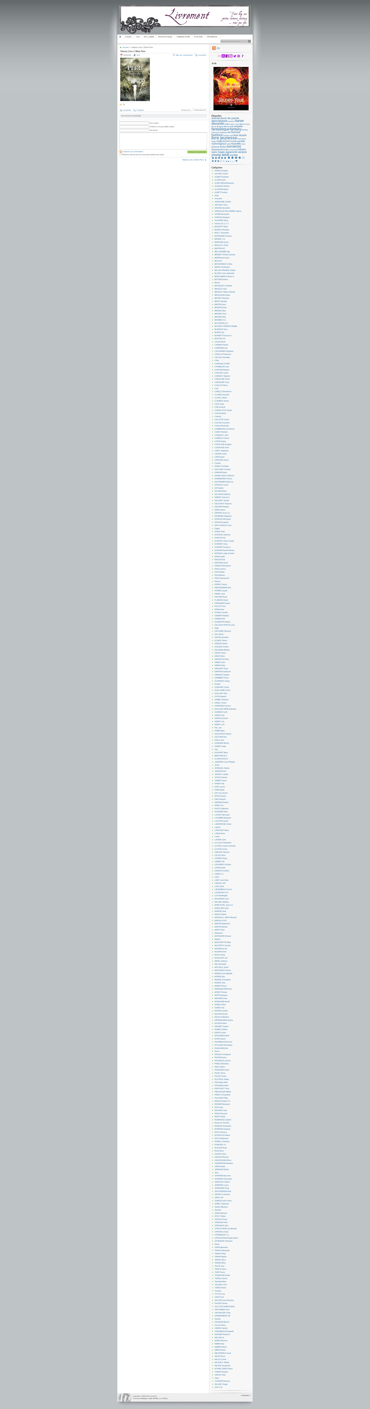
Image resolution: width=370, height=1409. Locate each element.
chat (226, 124)
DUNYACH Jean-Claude (224, 541)
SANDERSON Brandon (224, 1163)
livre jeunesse (224, 137)
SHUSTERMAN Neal (223, 1191)
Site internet (153, 130)
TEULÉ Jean (220, 1266)
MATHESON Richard (223, 936)
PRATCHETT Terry (222, 1089)
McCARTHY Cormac (223, 945)
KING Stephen (220, 799)
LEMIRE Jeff (219, 862)
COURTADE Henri (222, 448)
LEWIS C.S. (219, 874)
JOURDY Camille (221, 774)
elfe (232, 126)
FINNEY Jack (220, 594)
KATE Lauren (220, 787)
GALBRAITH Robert (222, 622)
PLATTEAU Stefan (222, 1079)
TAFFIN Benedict (221, 1247)
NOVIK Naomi (220, 1039)
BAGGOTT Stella (221, 227)
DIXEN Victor (220, 532)
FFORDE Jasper (221, 591)
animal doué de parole (225, 118)
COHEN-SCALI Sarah (223, 410)
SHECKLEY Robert (222, 1182)
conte (237, 124)
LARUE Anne (220, 833)
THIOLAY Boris (220, 1269)
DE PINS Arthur (221, 491)
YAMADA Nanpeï (221, 1372)
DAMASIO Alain (221, 472)
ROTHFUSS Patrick (222, 1135)
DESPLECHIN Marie (223, 519)
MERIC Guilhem (221, 961)
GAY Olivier (219, 634)
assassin (231, 121)
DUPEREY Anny (221, 544)
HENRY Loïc (220, 725)
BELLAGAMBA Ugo (222, 252)
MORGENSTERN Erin (223, 989)
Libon (217, 877)
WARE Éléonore (221, 1341)
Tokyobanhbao (220, 1282)
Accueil (120, 37)
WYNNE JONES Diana (224, 1369)
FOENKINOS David (222, 603)
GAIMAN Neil (220, 619)
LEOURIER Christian (223, 865)
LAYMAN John (220, 840)
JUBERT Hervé (221, 781)
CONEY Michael (221, 432)
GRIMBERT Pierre (222, 678)
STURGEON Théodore (224, 1241)
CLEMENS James (222, 401)
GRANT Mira (220, 656)
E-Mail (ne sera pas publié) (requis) (161, 126)
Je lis (138, 37)
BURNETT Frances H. (223, 336)
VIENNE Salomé (221, 1328)
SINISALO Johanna (222, 1194)
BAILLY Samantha (222, 233)
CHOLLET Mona (221, 385)
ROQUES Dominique (223, 1126)
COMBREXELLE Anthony (225, 429)
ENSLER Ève (220, 560)
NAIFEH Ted (219, 1008)
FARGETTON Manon (223, 566)
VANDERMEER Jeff (222, 1316)
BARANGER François (223, 236)
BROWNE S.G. (220, 320)
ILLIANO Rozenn (221, 759)
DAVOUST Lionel (221, 485)
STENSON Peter (221, 1222)
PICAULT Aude (220, 1076)
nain (229, 144)
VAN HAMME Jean (222, 1310)
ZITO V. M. (219, 1387)
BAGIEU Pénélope (222, 230)
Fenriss (217, 581)
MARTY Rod (219, 930)
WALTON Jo (219, 1338)
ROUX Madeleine (222, 1138)
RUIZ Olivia (219, 1151)
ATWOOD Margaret (222, 217)
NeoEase (144, 1398)
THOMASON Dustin (222, 1275)
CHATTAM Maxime (222, 370)
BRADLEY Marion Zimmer (225, 292)
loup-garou (241, 139)
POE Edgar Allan (221, 1082)
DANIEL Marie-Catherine (224, 476)
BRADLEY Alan (221, 289)
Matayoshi (219, 933)
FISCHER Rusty (221, 597)
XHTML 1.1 (157, 1398)
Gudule (217, 684)
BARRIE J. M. (220, 239)
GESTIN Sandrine (222, 637)
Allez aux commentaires (184, 55)
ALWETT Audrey (221, 192)
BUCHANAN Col (221, 323)
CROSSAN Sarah (222, 460)
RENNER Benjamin (222, 1104)
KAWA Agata (219, 790)
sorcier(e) (234, 146)
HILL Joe (218, 728)
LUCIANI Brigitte (221, 896)
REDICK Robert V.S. (223, 1101)
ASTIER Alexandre (222, 214)
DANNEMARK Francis (223, 479)
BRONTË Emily (221, 308)
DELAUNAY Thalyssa (223, 504)
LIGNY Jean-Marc (222, 880)
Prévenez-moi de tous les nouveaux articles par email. (143, 155)
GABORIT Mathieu (222, 616)
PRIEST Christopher (223, 1095)
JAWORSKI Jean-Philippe (225, 762)
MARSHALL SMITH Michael (226, 917)
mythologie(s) (218, 143)
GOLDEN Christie (222, 647)
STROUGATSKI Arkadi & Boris (226, 1238)
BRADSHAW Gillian (222, 295)
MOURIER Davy (221, 998)
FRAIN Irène (219, 609)
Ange (217, 196)
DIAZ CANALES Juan (223, 525)
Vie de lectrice (220, 1325)
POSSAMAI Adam (222, 1086)
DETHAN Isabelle (222, 522)
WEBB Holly (219, 1344)
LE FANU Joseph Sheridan (225, 846)
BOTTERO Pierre (221, 280)
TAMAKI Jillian (220, 1254)
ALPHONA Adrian (221, 189)
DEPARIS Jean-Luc (222, 513)
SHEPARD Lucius (222, 1185)
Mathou (218, 939)
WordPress (124, 1397)
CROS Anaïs (219, 457)
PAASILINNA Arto (221, 1048)
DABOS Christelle (222, 466)
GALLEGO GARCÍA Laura (225, 625)
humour (217, 135)
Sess (217, 1173)
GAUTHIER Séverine (223, 631)
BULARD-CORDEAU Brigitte (226, 326)
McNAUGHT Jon (221, 958)
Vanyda (218, 1319)
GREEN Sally (220, 665)
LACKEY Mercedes (222, 815)
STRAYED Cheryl (221, 1232)
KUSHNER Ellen (221, 812)
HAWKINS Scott (221, 712)
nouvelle (236, 143)
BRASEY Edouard (222, 298)
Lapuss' (218, 827)
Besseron (218, 261)
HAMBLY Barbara (222, 700)
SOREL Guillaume (222, 1204)
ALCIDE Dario (220, 180)
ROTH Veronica (221, 1132)
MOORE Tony (220, 983)
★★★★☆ (236, 157)
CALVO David (220, 342)
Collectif (218, 417)
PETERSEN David (222, 1070)
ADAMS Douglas (221, 171)
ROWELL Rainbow (222, 1141)
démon (227, 126)
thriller (226, 149)
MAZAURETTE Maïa (223, 942)
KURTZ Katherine (222, 809)
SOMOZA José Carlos (223, 1201)
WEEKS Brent (220, 1350)
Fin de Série (198, 37)
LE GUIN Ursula (221, 849)
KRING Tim (219, 805)
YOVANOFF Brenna (222, 1381)
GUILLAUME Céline (222, 690)
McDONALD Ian (221, 949)
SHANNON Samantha (223, 1179)
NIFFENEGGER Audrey (224, 1020)
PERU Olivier (220, 1067)
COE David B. (220, 407)
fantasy (236, 129)
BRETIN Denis (220, 305)
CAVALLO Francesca (223, 354)
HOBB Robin (220, 731)
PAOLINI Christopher (223, 1054)
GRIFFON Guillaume (223, 672)
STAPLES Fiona (221, 1219)
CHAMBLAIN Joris (222, 367)
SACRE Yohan (220, 1154)
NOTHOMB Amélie (222, 1036)
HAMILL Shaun (221, 703)
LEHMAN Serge (221, 858)
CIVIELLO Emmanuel (223, 392)
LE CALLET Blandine (223, 843)
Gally (217, 628)
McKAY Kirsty (220, 955)
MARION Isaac (220, 911)
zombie (234, 155)
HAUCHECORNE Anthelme (225, 709)
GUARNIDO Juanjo (222, 681)
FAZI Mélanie (220, 575)
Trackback (140, 110)
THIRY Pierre (220, 1272)
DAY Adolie (219, 488)
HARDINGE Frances (223, 706)
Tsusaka (218, 1291)
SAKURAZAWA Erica (223, 1160)
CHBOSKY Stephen (222, 376)
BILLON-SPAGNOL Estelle (225, 270)
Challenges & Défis (183, 37)
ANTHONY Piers (221, 205)
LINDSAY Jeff (220, 883)
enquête (238, 126)
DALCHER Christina (223, 469)
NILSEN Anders (221, 1023)
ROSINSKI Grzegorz (223, 1129)
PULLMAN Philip (221, 1098)
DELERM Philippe (222, 507)
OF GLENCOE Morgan (223, 1045)
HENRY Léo (219, 721)
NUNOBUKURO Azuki (223, 1042)
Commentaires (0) (199, 110)
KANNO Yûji (219, 784)
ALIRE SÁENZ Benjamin (224, 183)
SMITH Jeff (219, 1198)
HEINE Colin (220, 715)
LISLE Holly (219, 886)
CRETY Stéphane (222, 451)
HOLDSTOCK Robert (223, 734)
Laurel (217, 837)
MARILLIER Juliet (222, 908)
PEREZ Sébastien (222, 1064)
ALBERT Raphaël (222, 177)
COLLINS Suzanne (222, 423)
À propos (128, 37)
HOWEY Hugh (220, 746)
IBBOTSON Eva (221, 756)
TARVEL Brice (220, 1260)
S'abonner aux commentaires (133, 151)
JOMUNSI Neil (220, 771)
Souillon (218, 1210)
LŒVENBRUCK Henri (223, 889)
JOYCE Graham (221, 777)
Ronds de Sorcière (222, 1123)
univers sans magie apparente (228, 151)
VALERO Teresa (221, 1303)
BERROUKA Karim (222, 258)
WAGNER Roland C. (223, 1334)
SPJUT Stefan (220, 1216)
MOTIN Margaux (221, 995)
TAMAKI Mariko (221, 1257)
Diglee (217, 529)
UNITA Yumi (219, 1297)
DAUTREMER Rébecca (224, 482)
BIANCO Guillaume (222, 267)
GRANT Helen (220, 653)
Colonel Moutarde (222, 426)
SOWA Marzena (221, 1213)
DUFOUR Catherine (222, 535)
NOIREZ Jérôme (221, 1029)
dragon (220, 126)
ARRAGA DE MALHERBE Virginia (228, 211)
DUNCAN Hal (220, 538)
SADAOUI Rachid (222, 1157)
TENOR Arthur (220, 1263)
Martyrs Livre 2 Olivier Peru (193, 160)
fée (229, 132)
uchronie (233, 149)
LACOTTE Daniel (221, 821)
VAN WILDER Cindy (222, 1313)
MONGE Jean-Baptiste (223, 974)
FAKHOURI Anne (221, 563)
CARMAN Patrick (221, 345)
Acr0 (138, 55)
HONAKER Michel (222, 743)
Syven (217, 1244)
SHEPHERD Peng (222, 1188)
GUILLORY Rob (221, 693)
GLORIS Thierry (221, 641)
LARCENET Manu (222, 830)
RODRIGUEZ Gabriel (223, 1120)
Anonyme (218, 199)
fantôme (223, 132)
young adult (220, 155)
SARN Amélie (220, 1166)
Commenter (202, 55)
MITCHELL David (221, 967)
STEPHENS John (221, 1226)
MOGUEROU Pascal (223, 970)
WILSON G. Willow (222, 1362)
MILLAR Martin (220, 964)
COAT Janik (219, 404)
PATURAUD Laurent (223, 1061)
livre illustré (240, 135)
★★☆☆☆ (230, 161)
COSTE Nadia (220, 441)
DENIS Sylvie (220, 510)
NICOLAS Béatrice (222, 1017)
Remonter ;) (246, 1395)
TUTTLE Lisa (220, 1294)
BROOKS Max (220, 311)
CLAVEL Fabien (221, 398)
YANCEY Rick (220, 1375)
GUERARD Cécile (222, 687)
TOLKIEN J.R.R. (221, 1285)
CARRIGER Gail (221, 348)
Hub (216, 750)
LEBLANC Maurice (222, 852)
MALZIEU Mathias (222, 902)
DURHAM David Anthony (224, 550)
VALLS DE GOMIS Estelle (225, 1307)
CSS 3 (165, 1398)
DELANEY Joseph (222, 500)
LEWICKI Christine (222, 871)
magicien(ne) (223, 141)
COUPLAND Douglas (223, 444)
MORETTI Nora (221, 986)
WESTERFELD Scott (223, 1353)
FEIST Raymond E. (222, 578)
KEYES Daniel (220, 796)
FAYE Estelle (220, 572)
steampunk (217, 149)
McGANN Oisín (220, 952)
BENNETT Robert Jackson (225, 255)
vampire (242, 152)
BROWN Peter (220, 317)
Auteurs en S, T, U (222, 224)
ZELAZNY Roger (221, 1384)
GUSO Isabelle (220, 696)
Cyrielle (218, 463)
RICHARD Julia (221, 1110)
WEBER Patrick (221, 1347)
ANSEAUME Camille (223, 202)
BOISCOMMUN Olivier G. (224, 276)
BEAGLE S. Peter (221, 245)
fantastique (220, 129)
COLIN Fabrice (220, 413)
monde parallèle (237, 141)
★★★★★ (219, 158)
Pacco (217, 1051)
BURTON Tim (220, 339)
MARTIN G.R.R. (221, 921)
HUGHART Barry (221, 753)
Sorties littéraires (221, 1207)
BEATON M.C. (220, 248)
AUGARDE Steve (221, 220)
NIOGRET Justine (222, 1026)
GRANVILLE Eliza (222, 659)
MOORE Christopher (223, 980)
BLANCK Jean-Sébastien (225, 273)
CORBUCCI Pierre (222, 438)
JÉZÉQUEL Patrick (222, 768)
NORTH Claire (220, 1033)
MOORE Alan (220, 977)
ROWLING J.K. (220, 1145)
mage (213, 141)
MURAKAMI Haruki (222, 1002)
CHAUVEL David (221, 373)
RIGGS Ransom (221, 1114)
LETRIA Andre (220, 868)
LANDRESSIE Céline (223, 824)
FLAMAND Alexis (221, 600)
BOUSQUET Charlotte (223, 286)
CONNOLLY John (222, 435)
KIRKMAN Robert (221, 802)
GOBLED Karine (221, 644)
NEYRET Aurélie (221, 1011)
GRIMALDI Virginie (222, 675)
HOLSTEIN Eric (221, 737)
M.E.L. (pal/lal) (149, 37)
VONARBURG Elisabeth (224, 1331)
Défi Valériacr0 (212, 37)
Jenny (217, 765)
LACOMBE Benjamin (223, 818)
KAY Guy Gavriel (221, 793)
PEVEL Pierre (220, 1073)
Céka (217, 360)
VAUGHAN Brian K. (222, 1322)
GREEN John (220, 662)
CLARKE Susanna (222, 395)
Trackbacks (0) (185, 110)
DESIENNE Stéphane (223, 516)
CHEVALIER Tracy (222, 382)
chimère (232, 124)
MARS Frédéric (221, 914)
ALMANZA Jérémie (222, 186)
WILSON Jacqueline (223, 1366)
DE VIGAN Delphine (223, 494)
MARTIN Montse (221, 927)
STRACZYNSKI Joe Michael (226, 1229)
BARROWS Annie (222, 242)
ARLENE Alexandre (222, 208)
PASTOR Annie (220, 1057)
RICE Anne (219, 1107)
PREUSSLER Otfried (223, 1092)
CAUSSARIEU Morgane (224, 351)
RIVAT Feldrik (220, 1117)
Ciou (216, 388)
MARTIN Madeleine (222, 924)
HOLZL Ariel (219, 740)
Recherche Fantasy (165, 37)
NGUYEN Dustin (221, 1014)
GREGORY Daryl (221, 669)
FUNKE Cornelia (221, 612)
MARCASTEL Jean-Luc (224, 905)
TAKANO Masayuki (222, 1250)
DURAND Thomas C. (223, 547)
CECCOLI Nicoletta (222, 357)
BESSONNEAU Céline (223, 264)
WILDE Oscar (220, 1356)
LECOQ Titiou (220, 855)
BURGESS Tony (221, 329)
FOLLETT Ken (220, 606)
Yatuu (217, 1378)
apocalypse (219, 120)
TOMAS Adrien (220, 1288)
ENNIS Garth (220, 557)
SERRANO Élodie (222, 1170)
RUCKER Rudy (221, 1148)
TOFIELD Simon (221, 1278)
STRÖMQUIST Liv (222, 1235)
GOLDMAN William (222, 650)
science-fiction (218, 146)
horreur (235, 132)
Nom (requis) (154, 123)
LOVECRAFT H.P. (222, 893)
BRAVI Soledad (221, 301)
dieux (241, 124)
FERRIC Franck (221, 584)
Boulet (217, 283)
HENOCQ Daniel (221, 718)
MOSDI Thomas (221, 992)
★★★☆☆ (218, 161)
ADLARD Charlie (221, 174)
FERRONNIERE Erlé (223, 588)
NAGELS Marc (220, 1005)
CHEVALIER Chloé (222, 379)
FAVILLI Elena (220, 569)
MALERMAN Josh (222, 899)
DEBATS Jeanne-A (222, 497)
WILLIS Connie (220, 1359)
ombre (243, 144)
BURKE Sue (219, 332)
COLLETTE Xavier (222, 420)
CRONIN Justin (221, 454)
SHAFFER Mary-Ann (223, 1176)
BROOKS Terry (220, 314)
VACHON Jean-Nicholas (224, 1300)
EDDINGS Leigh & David (224, 553)
